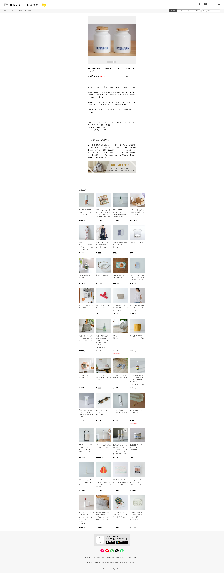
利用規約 (136, 558)
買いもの (199, 6)
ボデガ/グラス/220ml (136, 242)
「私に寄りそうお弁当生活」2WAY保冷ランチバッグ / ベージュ (120, 308)
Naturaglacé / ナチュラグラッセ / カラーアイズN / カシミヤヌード (137, 482)
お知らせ (87, 558)
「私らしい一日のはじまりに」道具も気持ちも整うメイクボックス (137, 212)
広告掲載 (129, 558)
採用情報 (97, 563)
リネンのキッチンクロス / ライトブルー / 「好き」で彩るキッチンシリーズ (137, 277)
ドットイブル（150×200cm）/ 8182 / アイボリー (103, 377)
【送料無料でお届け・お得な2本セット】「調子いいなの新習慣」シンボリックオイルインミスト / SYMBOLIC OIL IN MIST (120, 449)
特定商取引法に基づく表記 (110, 563)
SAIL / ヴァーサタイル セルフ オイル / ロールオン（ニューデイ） (86, 482)
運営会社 (89, 563)
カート (212, 6)
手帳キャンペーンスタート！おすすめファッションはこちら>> (20, 10)
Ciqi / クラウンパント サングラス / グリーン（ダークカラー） (103, 412)
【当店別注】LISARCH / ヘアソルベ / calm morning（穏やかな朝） (137, 447)
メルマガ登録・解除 (98, 558)
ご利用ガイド (110, 558)
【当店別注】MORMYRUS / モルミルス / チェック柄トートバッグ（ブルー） (120, 515)
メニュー (219, 6)
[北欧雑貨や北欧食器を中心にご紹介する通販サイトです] (24, 4)
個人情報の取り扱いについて (128, 563)
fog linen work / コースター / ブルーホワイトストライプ (120, 245)
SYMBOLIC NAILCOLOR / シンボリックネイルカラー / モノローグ (86, 212)
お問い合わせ (120, 558)
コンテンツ (205, 6)
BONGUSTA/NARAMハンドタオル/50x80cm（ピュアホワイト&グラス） (120, 482)
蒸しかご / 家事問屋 (102, 275)
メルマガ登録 (125, 76)
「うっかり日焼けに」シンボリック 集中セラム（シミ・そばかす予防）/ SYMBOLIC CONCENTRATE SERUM (137, 379)
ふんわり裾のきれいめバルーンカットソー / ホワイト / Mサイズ (137, 308)
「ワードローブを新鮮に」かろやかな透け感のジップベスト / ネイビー (103, 245)
